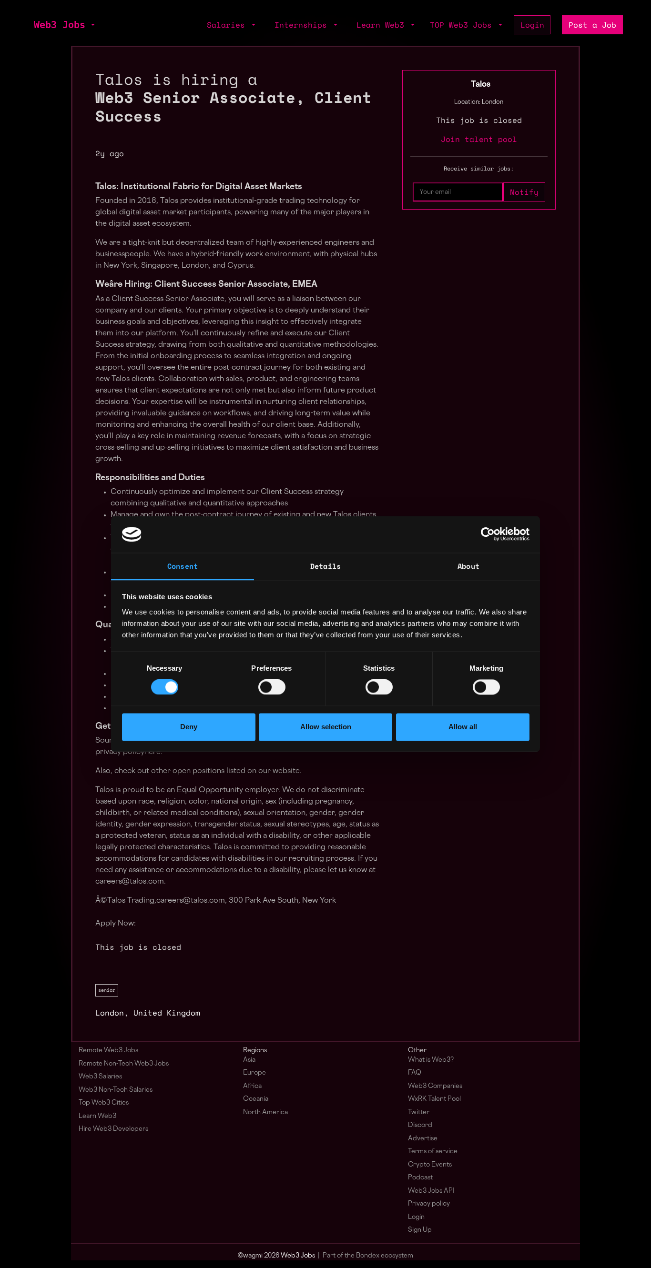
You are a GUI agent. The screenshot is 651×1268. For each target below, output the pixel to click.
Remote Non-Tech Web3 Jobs (124, 1064)
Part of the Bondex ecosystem (368, 1256)
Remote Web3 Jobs (108, 1050)
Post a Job (592, 24)
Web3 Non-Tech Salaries (116, 1090)
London (109, 1012)
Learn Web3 (97, 1116)
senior (106, 989)
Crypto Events (430, 1165)
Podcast (420, 1178)
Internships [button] (303, 24)
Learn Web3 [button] (382, 24)
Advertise (422, 1139)
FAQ (414, 1073)
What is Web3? (431, 1060)
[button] (92, 24)
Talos (480, 85)
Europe (254, 1073)
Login (532, 24)
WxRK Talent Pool (434, 1099)
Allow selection (325, 727)
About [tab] (468, 566)
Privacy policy (429, 1204)
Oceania (255, 1099)
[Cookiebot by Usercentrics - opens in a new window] (487, 534)
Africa (252, 1086)
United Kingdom (166, 1012)
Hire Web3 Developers (113, 1129)
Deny (188, 727)
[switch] (271, 687)
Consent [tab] (182, 566)
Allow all (462, 727)
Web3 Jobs (59, 24)
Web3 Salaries (100, 1077)
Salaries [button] (228, 24)
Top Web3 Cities (104, 1103)
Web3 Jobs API (431, 1191)
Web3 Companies (435, 1086)
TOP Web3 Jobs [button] (463, 24)
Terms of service (433, 1151)
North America (265, 1112)
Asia (249, 1060)
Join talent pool (479, 139)
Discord (420, 1125)
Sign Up (420, 1230)
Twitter (418, 1112)
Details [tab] (325, 566)
